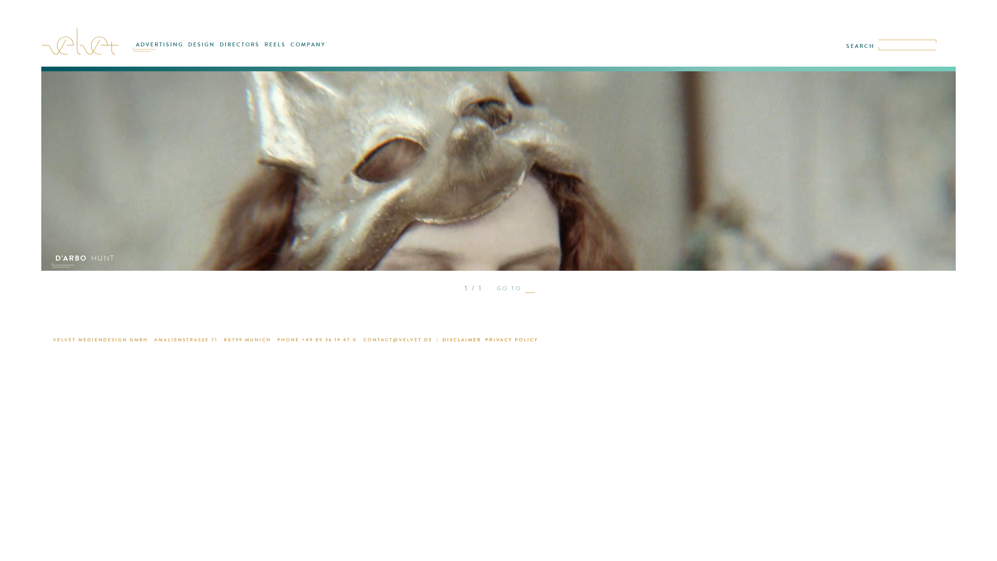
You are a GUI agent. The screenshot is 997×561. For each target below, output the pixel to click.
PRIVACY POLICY (511, 340)
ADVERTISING (159, 44)
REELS (275, 44)
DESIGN (201, 44)
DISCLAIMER (461, 340)
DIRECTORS (240, 44)
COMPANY (308, 44)
